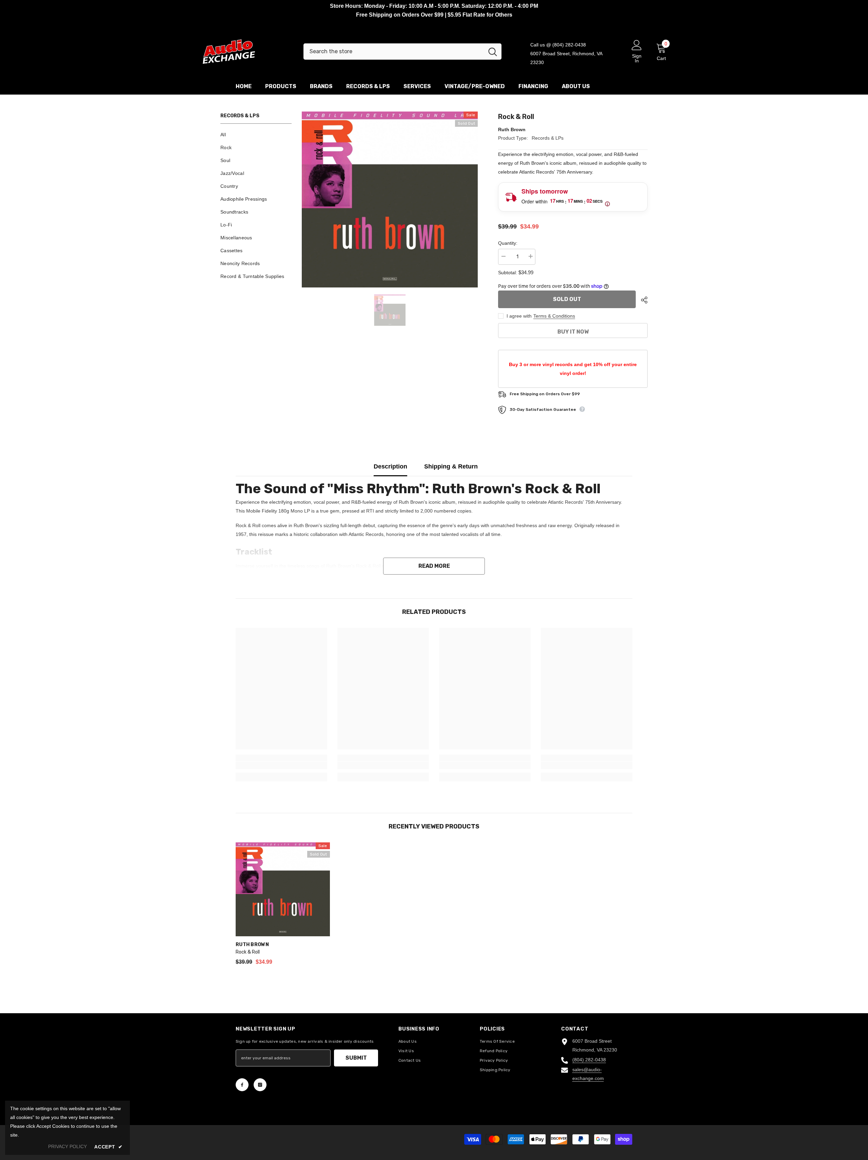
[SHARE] (642, 300)
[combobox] (393, 51)
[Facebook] (242, 1084)
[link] (281, 765)
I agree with (519, 316)
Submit (356, 1058)
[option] (390, 199)
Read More (434, 566)
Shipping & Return (451, 466)
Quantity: (507, 243)
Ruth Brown (512, 129)
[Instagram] (260, 1084)
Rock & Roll (248, 952)
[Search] (402, 51)
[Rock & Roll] (283, 889)
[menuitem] (256, 134)
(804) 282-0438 (589, 1059)
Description (390, 466)
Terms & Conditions (554, 316)
